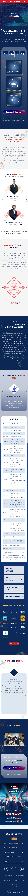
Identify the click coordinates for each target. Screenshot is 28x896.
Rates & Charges (9, 852)
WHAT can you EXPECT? (11, 588)
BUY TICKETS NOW (19, 1)
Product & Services (10, 848)
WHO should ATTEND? (11, 570)
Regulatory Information (12, 857)
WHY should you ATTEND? (12, 579)
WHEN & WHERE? (13, 597)
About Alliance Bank (11, 843)
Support (6, 861)
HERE (18, 231)
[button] (26, 200)
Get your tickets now (14, 112)
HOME (4, 1)
